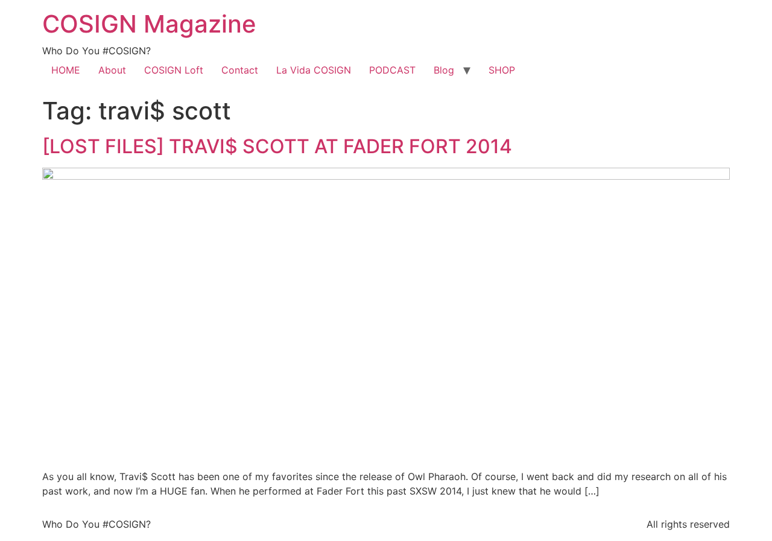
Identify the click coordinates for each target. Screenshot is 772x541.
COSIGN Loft (173, 70)
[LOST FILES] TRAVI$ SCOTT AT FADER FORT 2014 (277, 146)
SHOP (502, 70)
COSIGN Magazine (149, 24)
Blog (444, 70)
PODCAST (392, 70)
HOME (65, 70)
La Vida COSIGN (313, 70)
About (112, 70)
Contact (239, 70)
